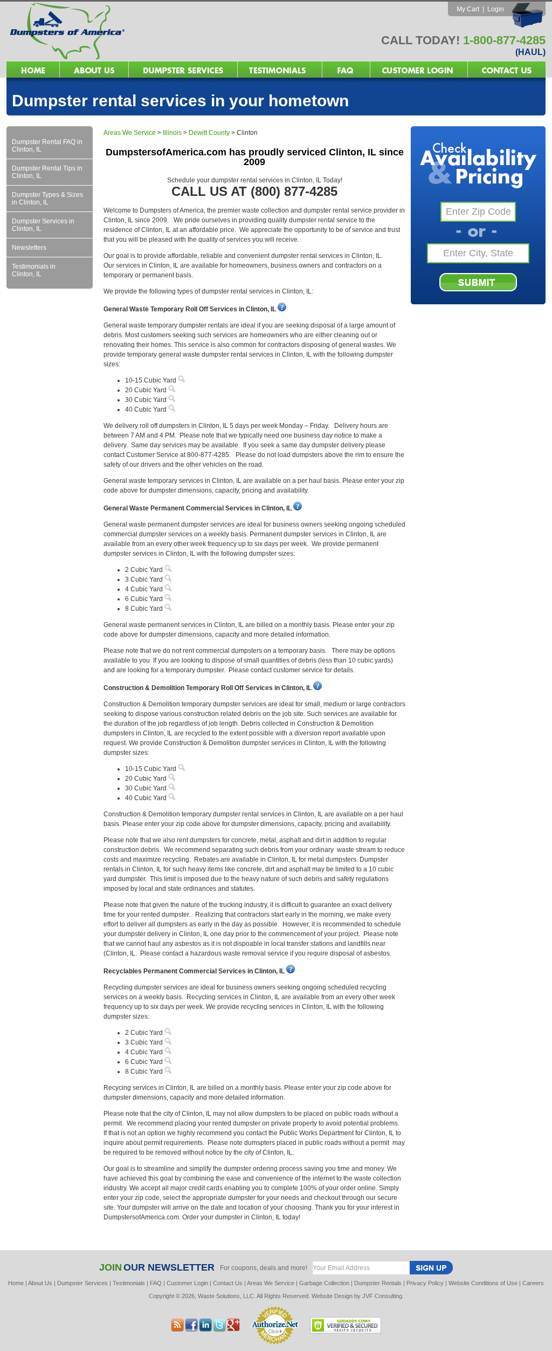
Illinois (172, 133)
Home (16, 1283)
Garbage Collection (324, 1283)
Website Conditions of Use (483, 1283)
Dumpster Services (82, 1283)
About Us (40, 1283)
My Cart (468, 9)
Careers (533, 1283)
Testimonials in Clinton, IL (34, 270)
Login (495, 9)
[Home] (141, 58)
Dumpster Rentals (378, 1283)
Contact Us (228, 1283)
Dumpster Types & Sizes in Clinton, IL (47, 198)
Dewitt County (209, 133)
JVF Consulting (382, 1296)
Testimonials (129, 1283)
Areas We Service (130, 133)
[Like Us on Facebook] (205, 1328)
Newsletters (29, 247)
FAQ (156, 1283)
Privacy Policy (425, 1283)
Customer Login (187, 1283)
